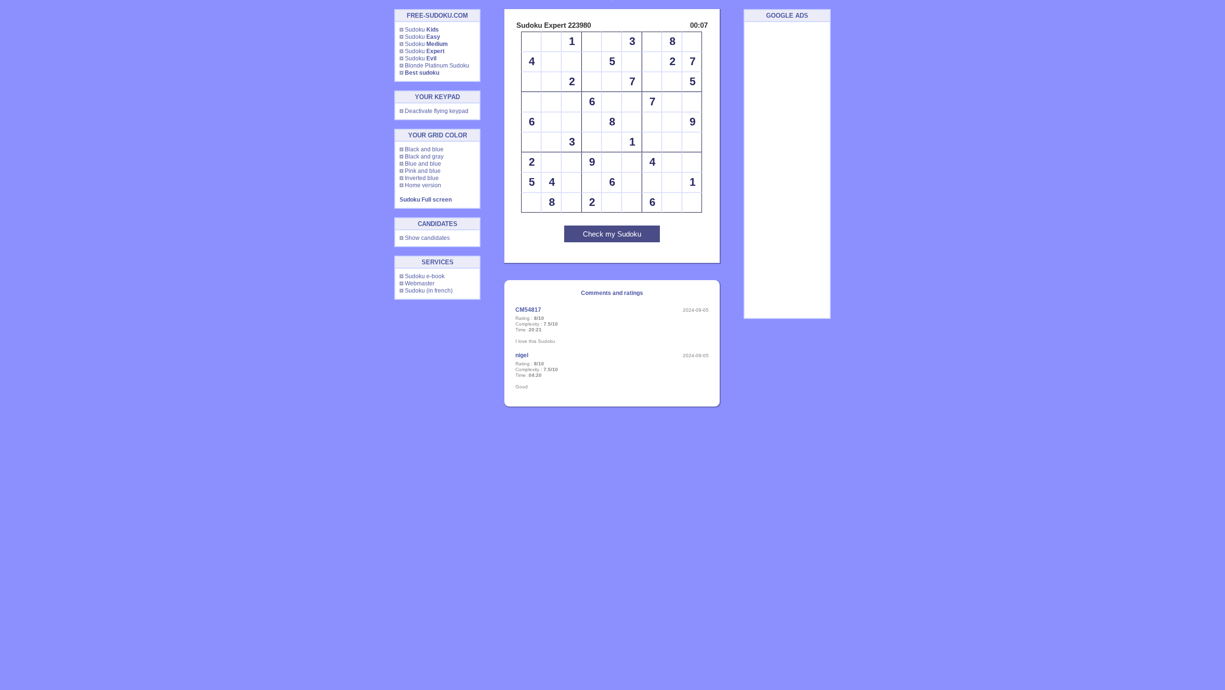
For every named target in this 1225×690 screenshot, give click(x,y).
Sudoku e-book (425, 276)
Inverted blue (422, 178)
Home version (423, 185)
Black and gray (424, 156)
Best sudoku (422, 72)
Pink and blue (423, 171)
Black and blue (424, 149)
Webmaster (419, 283)
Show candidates (427, 238)
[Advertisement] (787, 170)
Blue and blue (423, 163)
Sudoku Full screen (426, 199)
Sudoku (422, 29)
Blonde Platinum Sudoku (437, 65)
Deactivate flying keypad (436, 111)
